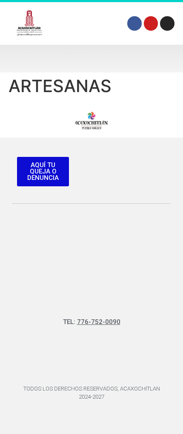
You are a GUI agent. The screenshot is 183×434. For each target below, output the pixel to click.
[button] (91, 58)
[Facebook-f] (134, 23)
